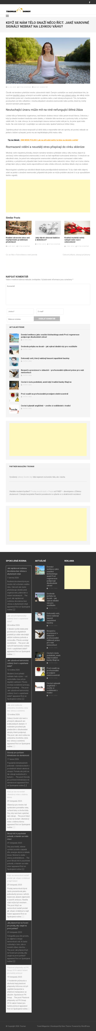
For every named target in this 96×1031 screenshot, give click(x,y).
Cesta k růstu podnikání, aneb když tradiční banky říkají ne (46, 382)
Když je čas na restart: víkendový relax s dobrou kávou (17, 794)
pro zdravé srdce (69, 95)
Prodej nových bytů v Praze (42, 491)
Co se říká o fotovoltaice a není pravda (21, 255)
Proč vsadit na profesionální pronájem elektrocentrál (44, 394)
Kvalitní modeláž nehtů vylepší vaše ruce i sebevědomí (74, 240)
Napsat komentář (41, 87)
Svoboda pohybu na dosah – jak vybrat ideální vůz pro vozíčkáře (49, 346)
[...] (14, 609)
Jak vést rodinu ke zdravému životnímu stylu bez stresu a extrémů (17, 708)
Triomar (23, 1026)
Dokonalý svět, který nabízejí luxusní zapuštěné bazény (45, 358)
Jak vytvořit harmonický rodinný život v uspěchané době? (17, 619)
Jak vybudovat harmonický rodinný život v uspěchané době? (18, 663)
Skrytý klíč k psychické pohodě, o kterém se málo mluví (17, 836)
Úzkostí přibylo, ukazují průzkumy (76, 255)
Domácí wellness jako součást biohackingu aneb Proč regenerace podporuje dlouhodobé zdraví (53, 576)
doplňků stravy (19, 95)
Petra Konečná (25, 87)
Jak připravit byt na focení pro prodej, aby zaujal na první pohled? (17, 926)
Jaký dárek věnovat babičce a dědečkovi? (47, 239)
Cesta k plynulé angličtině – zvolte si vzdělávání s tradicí (45, 406)
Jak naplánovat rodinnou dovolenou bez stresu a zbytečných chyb (17, 571)
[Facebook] (89, 2)
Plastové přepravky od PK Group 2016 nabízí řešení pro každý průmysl (18, 970)
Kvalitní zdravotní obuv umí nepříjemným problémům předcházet (18, 240)
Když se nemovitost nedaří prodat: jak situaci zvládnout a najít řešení (18, 878)
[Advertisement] (48, 196)
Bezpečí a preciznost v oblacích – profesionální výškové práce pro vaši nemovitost (53, 638)
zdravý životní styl (25, 477)
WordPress (85, 1026)
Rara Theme (66, 1026)
